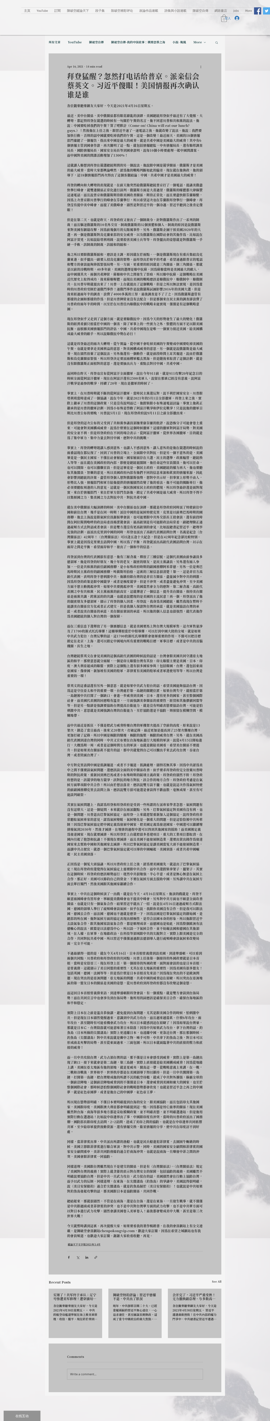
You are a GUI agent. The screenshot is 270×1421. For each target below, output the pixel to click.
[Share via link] (96, 1257)
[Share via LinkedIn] (87, 1257)
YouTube (75, 42)
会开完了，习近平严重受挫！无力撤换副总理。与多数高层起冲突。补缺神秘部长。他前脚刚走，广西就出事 (193, 1297)
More (197, 42)
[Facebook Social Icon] (257, 11)
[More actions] (201, 67)
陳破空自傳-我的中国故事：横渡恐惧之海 (138, 42)
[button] (216, 42)
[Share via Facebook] (69, 1257)
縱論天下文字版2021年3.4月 (84, 1244)
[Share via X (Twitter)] (78, 1257)
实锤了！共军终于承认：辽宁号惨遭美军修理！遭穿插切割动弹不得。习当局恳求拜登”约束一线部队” (74, 1297)
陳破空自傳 (96, 42)
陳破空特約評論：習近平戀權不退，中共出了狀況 (134, 1297)
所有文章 (54, 42)
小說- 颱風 (179, 42)
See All (216, 1281)
